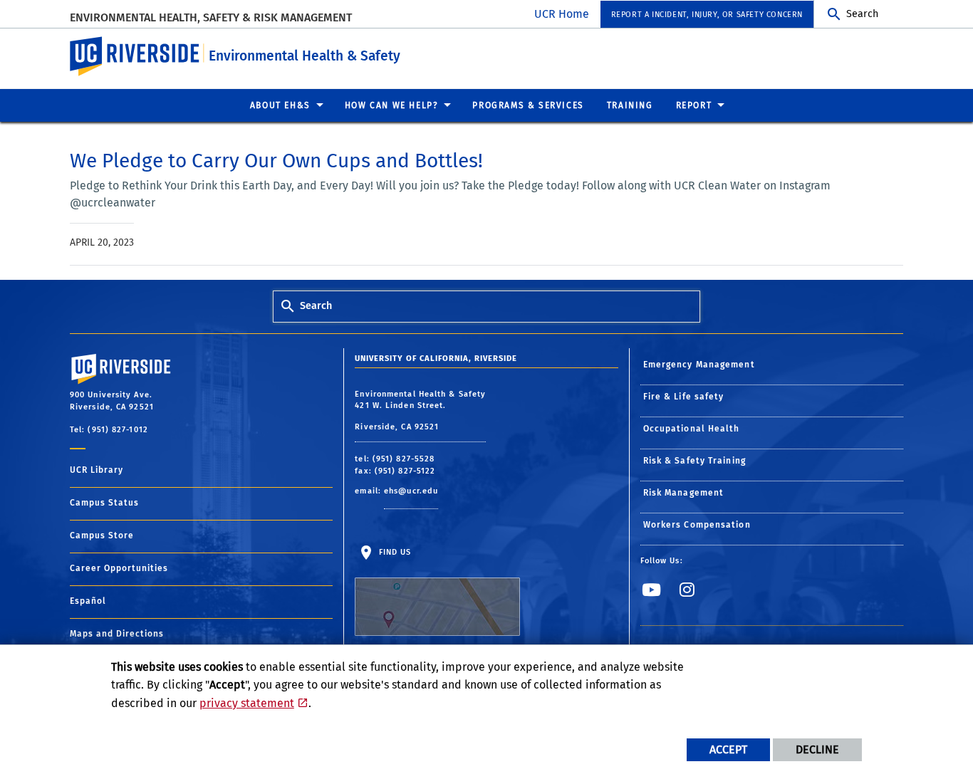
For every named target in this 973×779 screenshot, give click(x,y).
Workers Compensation (697, 525)
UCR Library (96, 470)
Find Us (393, 552)
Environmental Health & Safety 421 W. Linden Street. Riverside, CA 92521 (420, 411)
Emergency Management (699, 365)
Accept (728, 749)
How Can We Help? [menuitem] (392, 105)
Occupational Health (691, 429)
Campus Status (104, 503)
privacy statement (246, 703)
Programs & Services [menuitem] (527, 105)
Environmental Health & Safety (304, 56)
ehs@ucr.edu (411, 491)
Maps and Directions (117, 634)
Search (862, 14)
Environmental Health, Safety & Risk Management (211, 17)
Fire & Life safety (683, 397)
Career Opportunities (119, 568)
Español (88, 601)
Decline (817, 749)
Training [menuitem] (630, 105)
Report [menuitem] (694, 105)
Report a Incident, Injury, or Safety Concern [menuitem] (707, 14)
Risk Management (683, 493)
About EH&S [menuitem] (280, 105)
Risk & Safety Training (694, 461)
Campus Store (102, 535)
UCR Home (561, 14)
